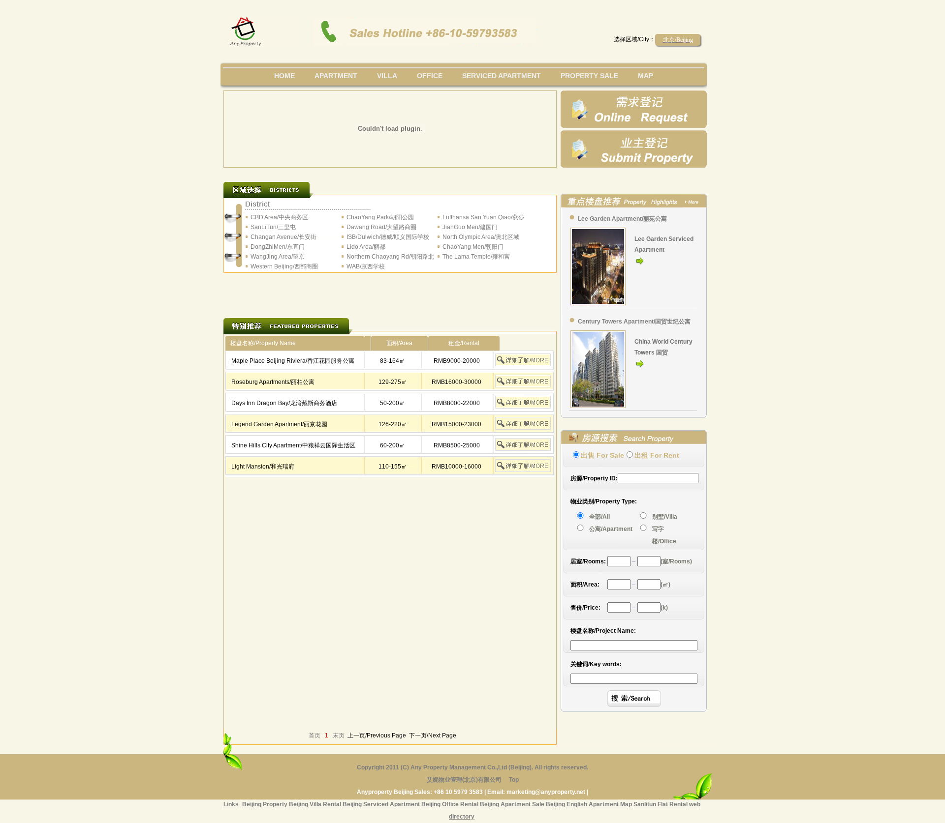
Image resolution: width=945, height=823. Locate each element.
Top (514, 779)
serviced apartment (501, 76)
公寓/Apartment (610, 529)
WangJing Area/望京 (278, 256)
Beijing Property (264, 804)
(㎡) (665, 584)
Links (231, 804)
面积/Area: (584, 584)
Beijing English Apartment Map (589, 804)
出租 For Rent (656, 455)
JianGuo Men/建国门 (470, 227)
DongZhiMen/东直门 (278, 246)
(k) (664, 607)
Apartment (336, 76)
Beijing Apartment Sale (512, 804)
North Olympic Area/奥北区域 (480, 237)
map (645, 76)
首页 (314, 735)
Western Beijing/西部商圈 (284, 266)
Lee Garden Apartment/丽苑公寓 (622, 218)
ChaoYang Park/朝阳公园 (380, 217)
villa (387, 76)
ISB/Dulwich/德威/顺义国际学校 (387, 237)
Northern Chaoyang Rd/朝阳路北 (390, 256)
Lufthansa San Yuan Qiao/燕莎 (483, 217)
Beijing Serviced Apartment (381, 804)
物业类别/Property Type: (603, 501)
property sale (589, 76)
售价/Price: (585, 607)
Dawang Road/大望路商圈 (381, 227)
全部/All (601, 516)
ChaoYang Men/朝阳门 (473, 246)
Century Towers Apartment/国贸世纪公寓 (634, 321)
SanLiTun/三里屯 (273, 227)
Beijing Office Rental (449, 804)
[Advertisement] (390, 289)
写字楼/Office (664, 535)
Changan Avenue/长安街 (283, 237)
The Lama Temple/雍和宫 (476, 256)
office (429, 76)
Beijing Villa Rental (315, 804)
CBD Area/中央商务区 (279, 217)
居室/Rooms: (588, 561)
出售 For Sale (602, 455)
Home (284, 76)
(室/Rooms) (676, 561)
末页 (339, 735)
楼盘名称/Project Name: (603, 630)
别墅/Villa (664, 516)
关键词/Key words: (596, 664)
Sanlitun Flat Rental (660, 804)
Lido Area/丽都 (365, 246)
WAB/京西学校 (365, 266)
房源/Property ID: (594, 478)
